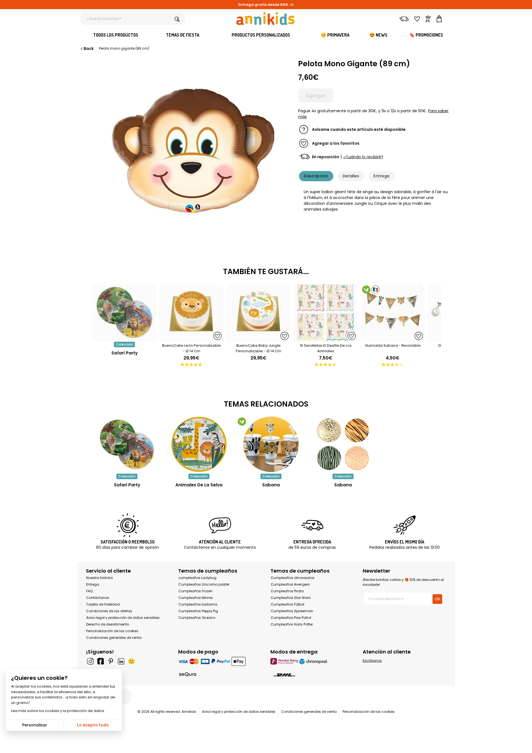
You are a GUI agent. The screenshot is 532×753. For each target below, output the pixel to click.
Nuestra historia (99, 577)
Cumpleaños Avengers (290, 584)
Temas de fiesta (182, 35)
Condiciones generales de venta (114, 637)
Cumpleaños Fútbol (287, 604)
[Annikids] (265, 18)
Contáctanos (97, 597)
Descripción (316, 176)
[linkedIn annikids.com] (121, 661)
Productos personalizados (261, 35)
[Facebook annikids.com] (100, 661)
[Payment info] (220, 661)
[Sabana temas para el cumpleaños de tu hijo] (271, 444)
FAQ (89, 591)
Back (89, 48)
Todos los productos (115, 35)
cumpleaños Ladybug (197, 577)
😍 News (378, 35)
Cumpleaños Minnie (195, 597)
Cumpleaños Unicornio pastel (203, 584)
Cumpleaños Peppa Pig (198, 611)
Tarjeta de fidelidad (103, 604)
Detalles (351, 176)
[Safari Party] (124, 338)
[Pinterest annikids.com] (110, 661)
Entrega (381, 176)
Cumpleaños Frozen (195, 591)
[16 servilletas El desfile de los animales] (325, 338)
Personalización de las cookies (112, 631)
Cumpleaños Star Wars (291, 597)
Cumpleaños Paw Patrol (291, 617)
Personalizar (34, 725)
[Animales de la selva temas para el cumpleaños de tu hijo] (199, 444)
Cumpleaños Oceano (196, 617)
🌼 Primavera (335, 35)
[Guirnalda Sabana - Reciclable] (392, 338)
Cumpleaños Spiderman (292, 611)
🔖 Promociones (426, 35)
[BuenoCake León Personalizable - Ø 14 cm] (191, 338)
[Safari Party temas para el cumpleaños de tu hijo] (127, 444)
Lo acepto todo (93, 725)
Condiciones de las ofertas (109, 611)
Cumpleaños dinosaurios (292, 577)
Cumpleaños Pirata (287, 591)
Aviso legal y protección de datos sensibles (123, 617)
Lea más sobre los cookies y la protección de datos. (58, 710)
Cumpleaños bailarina (197, 604)
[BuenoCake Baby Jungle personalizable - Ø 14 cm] (258, 338)
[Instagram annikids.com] (90, 661)
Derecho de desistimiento (107, 624)
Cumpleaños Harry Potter (292, 624)
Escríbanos (372, 660)
